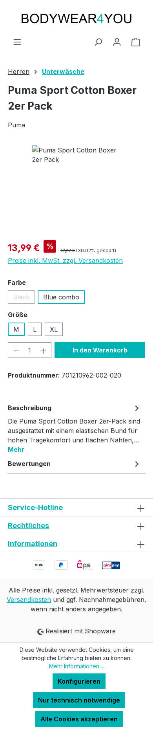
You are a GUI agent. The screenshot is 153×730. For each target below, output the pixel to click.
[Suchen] (98, 42)
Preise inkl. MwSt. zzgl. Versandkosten (65, 260)
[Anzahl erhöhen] (43, 350)
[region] (76, 189)
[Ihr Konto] (116, 42)
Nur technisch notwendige (79, 700)
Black (24, 298)
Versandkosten (29, 599)
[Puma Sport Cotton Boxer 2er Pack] (76, 189)
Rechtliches (28, 525)
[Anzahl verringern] (16, 350)
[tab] (74, 428)
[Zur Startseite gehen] (76, 18)
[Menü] (17, 42)
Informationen (32, 543)
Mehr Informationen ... (76, 666)
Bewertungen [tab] (29, 464)
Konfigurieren (79, 681)
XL (54, 329)
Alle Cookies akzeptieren (79, 719)
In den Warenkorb (100, 350)
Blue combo (61, 297)
